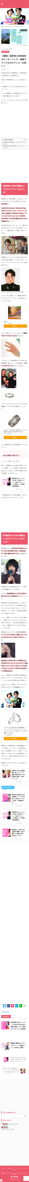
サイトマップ (18, 1168)
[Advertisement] (14, 121)
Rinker (9, 323)
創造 (5, 321)
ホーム (3, 1168)
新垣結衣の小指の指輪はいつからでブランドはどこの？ (14, 146)
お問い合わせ (10, 1168)
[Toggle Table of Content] (24, 139)
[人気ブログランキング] (4, 1127)
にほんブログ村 (12, 1124)
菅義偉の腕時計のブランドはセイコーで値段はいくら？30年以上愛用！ (18, 1045)
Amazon (14, 326)
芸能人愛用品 (6, 1011)
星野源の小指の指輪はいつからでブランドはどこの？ (14, 143)
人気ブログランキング (6, 1129)
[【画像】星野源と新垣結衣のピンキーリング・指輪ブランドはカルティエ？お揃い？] (16, 1005)
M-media (14, 1177)
